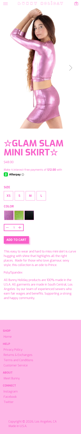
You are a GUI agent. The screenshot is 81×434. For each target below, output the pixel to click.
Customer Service (16, 365)
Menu (5, 4)
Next (73, 69)
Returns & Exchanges (18, 355)
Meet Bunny (12, 378)
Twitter (9, 402)
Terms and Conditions (18, 360)
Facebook (10, 397)
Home (8, 337)
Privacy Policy (13, 350)
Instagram (11, 391)
